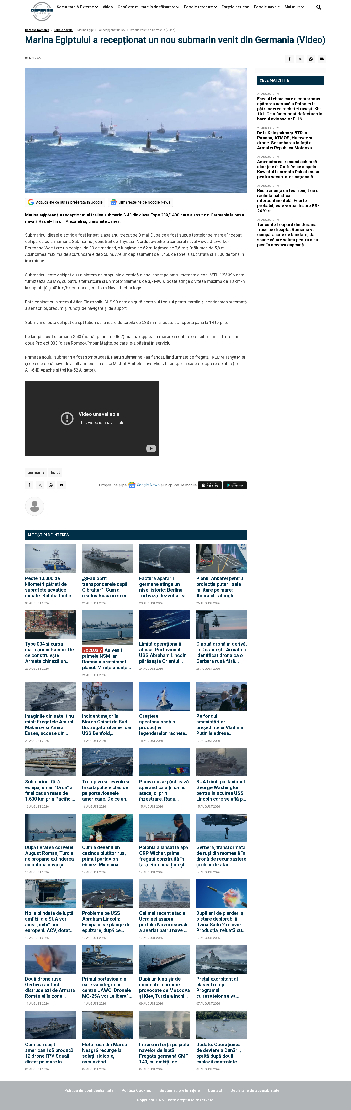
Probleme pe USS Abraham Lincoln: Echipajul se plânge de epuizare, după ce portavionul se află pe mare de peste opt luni (106, 921)
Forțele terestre (198, 7)
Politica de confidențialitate (89, 1090)
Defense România (37, 30)
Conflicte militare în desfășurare (147, 7)
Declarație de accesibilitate (255, 1090)
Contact (215, 1090)
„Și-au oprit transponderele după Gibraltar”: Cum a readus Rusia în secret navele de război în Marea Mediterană (106, 587)
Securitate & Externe (75, 7)
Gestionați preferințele (179, 1090)
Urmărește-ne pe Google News (144, 202)
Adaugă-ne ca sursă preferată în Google (69, 202)
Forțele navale (267, 7)
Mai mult (293, 7)
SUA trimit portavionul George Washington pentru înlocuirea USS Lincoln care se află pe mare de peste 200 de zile (220, 790)
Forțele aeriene (235, 7)
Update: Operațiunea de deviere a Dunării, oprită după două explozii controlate (218, 1053)
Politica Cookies (136, 1090)
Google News (148, 485)
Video (108, 7)
